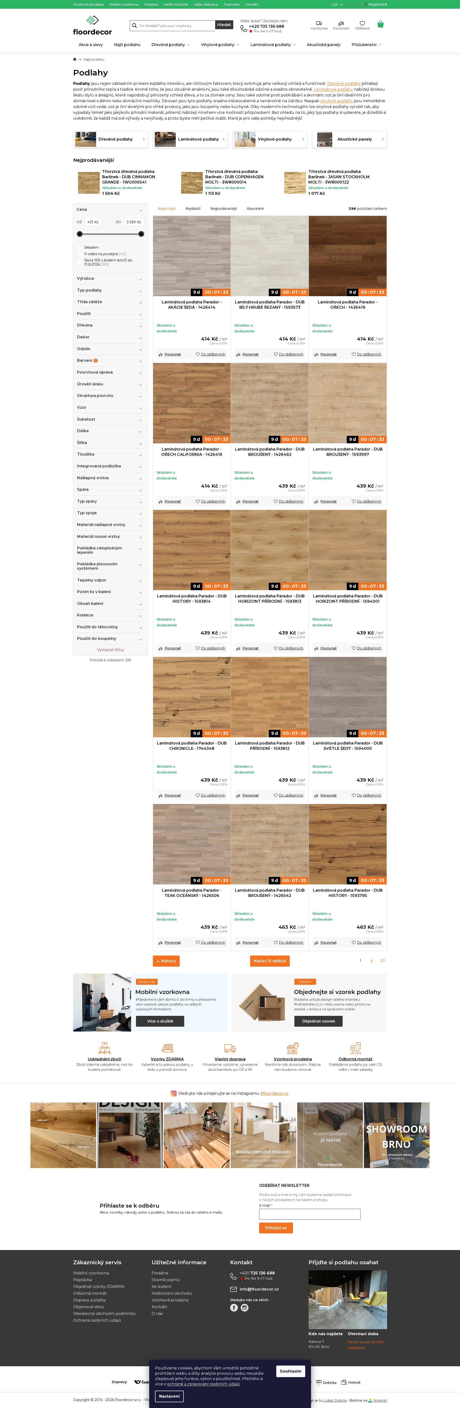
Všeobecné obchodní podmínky (104, 1313)
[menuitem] (90, 45)
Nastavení (169, 1396)
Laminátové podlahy (333, 89)
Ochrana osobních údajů (97, 1320)
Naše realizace (206, 4)
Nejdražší (192, 208)
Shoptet (380, 1400)
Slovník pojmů (166, 1280)
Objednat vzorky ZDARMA (98, 1286)
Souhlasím (291, 1371)
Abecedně (255, 208)
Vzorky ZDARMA (167, 1059)
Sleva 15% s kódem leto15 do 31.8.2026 (108, 262)
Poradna (151, 4)
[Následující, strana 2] (371, 961)
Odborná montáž (356, 1059)
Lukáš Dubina (335, 1400)
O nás (157, 1313)
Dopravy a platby (89, 1300)
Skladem (91, 247)
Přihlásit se (276, 1228)
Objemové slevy (88, 1307)
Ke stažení (161, 1286)
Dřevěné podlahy (344, 83)
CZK (335, 4)
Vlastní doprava (230, 1059)
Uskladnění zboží (104, 1059)
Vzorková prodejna (88, 4)
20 (383, 960)
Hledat (224, 24)
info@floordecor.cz (259, 1289)
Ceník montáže (176, 4)
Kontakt (252, 4)
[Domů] (75, 59)
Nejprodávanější (223, 208)
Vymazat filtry (110, 650)
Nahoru (168, 961)
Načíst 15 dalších (270, 961)
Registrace (377, 4)
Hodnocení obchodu (172, 1293)
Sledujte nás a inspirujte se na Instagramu (233, 1093)
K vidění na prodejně (104, 254)
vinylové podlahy (336, 101)
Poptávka (232, 4)
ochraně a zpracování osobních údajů (203, 1384)
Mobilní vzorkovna (124, 4)
